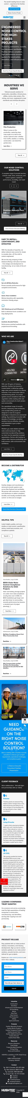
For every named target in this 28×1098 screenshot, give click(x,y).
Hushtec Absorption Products (14, 1026)
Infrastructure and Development (14, 1007)
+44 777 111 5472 (19, 1074)
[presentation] (11, 104)
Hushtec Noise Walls (14, 1037)
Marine (14, 1011)
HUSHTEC (4, 1054)
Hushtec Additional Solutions (14, 1034)
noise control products (16, 957)
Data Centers (14, 1015)
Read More (9, 611)
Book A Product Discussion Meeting (15, 228)
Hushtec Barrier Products (14, 1028)
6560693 (17, 1060)
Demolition (14, 1005)
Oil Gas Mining (14, 1009)
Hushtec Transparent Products (14, 1030)
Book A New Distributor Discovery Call (13, 509)
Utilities (14, 1019)
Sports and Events (14, 1020)
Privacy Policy (14, 1049)
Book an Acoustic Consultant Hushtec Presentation (14, 768)
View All (20, 155)
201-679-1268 (20, 1067)
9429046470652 (15, 1058)
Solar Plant (14, 1013)
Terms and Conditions (14, 1051)
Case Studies (14, 1045)
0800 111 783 (19, 1069)
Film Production (14, 1017)
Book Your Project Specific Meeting (12, 65)
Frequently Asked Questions (14, 1047)
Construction (14, 1004)
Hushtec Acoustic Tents (14, 1032)
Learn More (7, 60)
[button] (9, 75)
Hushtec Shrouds (14, 1036)
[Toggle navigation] (24, 17)
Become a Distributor (14, 1043)
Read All (6, 536)
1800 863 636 (18, 1072)
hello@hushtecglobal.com (15, 1083)
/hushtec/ (15, 1076)
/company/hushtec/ (14, 1081)
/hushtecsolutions (15, 1079)
